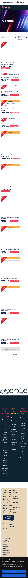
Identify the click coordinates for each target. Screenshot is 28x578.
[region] (14, 567)
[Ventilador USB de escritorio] (10, 120)
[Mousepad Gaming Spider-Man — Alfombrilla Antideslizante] (10, 51)
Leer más (14, 449)
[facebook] (3, 521)
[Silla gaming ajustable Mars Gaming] (10, 74)
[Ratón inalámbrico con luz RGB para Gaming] (10, 87)
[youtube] (6, 528)
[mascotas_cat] (21, 389)
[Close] (26, 558)
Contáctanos (23, 458)
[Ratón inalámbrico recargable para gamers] (10, 103)
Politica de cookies (9, 568)
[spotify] (3, 528)
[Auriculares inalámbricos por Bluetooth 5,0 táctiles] (10, 205)
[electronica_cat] (12, 390)
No (14, 575)
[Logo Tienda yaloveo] (4, 7)
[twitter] (6, 521)
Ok (14, 571)
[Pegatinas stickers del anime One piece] (10, 174)
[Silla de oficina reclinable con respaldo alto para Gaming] (10, 141)
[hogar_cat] (16, 390)
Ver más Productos (10, 349)
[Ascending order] (15, 38)
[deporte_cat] (2, 389)
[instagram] (3, 523)
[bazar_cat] (26, 390)
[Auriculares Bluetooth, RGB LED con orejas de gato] (10, 296)
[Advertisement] (14, 371)
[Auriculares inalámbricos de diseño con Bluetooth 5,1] (10, 327)
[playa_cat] (7, 389)
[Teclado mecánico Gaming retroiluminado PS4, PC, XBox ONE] (10, 266)
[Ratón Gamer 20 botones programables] (10, 236)
